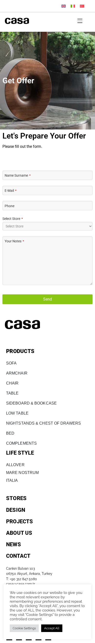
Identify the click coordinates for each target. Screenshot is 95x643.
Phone (9, 206)
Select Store (12, 219)
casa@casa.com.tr (20, 584)
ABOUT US (19, 533)
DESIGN (15, 510)
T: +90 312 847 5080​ (21, 579)
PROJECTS (19, 521)
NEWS (13, 544)
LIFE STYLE (20, 453)
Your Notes (14, 241)
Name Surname (18, 175)
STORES (16, 498)
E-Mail (11, 191)
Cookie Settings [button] (24, 628)
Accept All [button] (51, 628)
